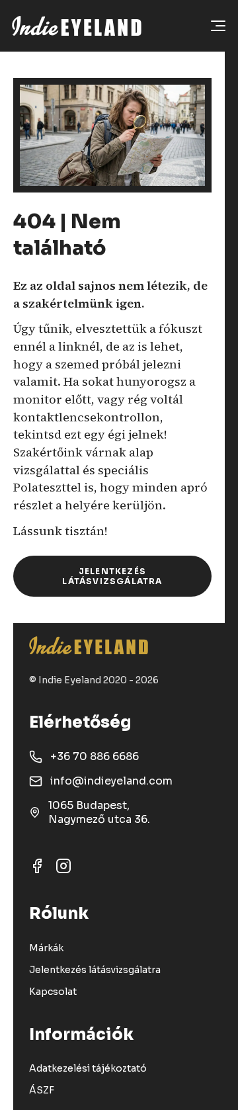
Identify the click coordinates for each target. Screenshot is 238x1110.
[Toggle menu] (218, 26)
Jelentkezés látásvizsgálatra (112, 576)
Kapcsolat (53, 992)
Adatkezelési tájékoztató (88, 1068)
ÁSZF (41, 1090)
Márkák (46, 948)
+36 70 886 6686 (94, 756)
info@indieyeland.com (111, 781)
